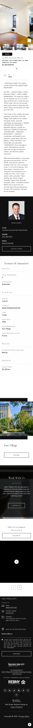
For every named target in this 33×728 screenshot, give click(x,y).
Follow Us (16, 535)
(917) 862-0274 (7, 237)
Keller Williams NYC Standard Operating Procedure (17, 672)
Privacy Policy (10, 647)
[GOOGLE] (18, 690)
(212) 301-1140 (10, 613)
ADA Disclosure (17, 674)
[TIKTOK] (14, 690)
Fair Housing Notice (16, 670)
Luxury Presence (16, 707)
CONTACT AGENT (16, 249)
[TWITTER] (16, 695)
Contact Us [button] (16, 505)
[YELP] (28, 690)
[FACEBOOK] (23, 690)
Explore (16, 455)
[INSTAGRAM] (5, 690)
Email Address (7, 634)
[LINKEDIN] (9, 690)
